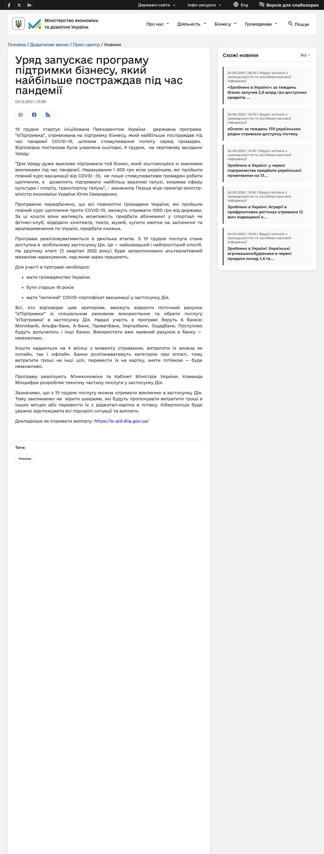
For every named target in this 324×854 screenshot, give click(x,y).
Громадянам (259, 24)
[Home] (55, 24)
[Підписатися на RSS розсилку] (48, 114)
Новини (24, 458)
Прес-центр (86, 44)
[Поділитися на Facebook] (34, 114)
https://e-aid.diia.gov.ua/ (121, 421)
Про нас (155, 24)
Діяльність (189, 24)
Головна (17, 44)
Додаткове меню (49, 44)
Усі (303, 55)
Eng (244, 5)
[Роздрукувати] (20, 114)
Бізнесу (223, 24)
